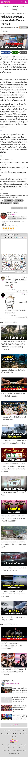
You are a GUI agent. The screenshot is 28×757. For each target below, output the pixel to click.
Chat (2, 734)
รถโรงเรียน (8, 200)
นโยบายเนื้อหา (7, 748)
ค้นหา (22, 6)
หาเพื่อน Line (8, 734)
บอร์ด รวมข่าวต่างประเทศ (18, 13)
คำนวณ (25, 734)
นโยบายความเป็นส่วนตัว (20, 745)
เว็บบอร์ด (6, 6)
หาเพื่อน (23, 731)
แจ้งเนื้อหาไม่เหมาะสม (14, 753)
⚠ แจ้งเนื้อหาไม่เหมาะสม (16, 208)
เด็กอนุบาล (18, 200)
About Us (4, 750)
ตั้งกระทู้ (14, 9)
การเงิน (12, 737)
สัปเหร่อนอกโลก (10, 294)
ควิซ (20, 734)
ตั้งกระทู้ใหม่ (14, 725)
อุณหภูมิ (10, 134)
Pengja (7, 276)
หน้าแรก (2, 13)
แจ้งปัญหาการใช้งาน (21, 750)
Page (16, 737)
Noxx (7, 31)
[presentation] (2, 238)
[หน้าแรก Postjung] (7, 1)
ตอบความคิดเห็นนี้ (22, 290)
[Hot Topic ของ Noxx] (3, 218)
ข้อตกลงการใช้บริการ (7, 745)
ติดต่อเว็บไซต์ (11, 750)
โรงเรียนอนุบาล (5, 203)
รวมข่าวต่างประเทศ (12, 684)
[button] (2, 238)
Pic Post (15, 734)
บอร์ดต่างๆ (15, 6)
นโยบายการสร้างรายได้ (18, 748)
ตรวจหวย (11, 731)
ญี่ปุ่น (15, 203)
